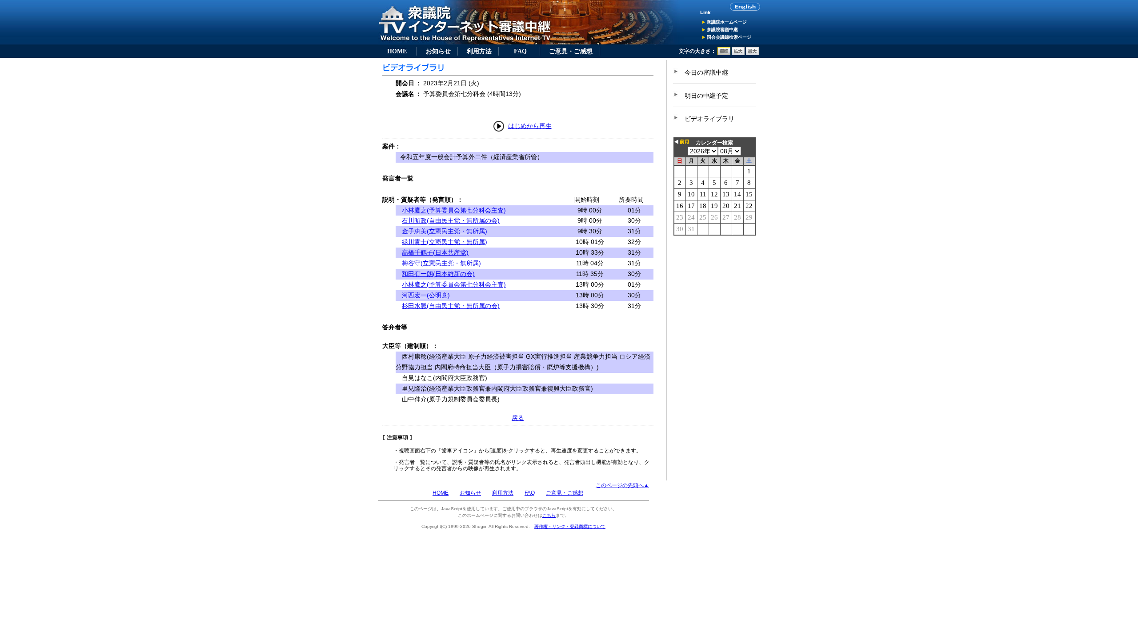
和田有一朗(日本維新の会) (438, 273)
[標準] (723, 53)
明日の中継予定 (706, 95)
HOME (397, 51)
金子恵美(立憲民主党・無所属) (444, 231)
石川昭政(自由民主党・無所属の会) (451, 220)
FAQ (520, 51)
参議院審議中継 (722, 29)
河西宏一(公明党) (426, 295)
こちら (549, 515)
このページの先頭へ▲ (622, 485)
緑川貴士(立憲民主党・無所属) (444, 241)
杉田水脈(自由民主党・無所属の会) (451, 305)
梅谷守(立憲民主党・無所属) (441, 263)
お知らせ (438, 51)
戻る (518, 417)
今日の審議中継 (706, 72)
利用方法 (479, 51)
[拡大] (738, 53)
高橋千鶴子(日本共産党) (435, 252)
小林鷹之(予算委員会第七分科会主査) (454, 210)
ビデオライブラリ (709, 118)
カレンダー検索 (714, 143)
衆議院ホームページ (727, 22)
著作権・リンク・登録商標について (569, 526)
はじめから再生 (530, 125)
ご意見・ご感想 (571, 51)
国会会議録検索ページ (729, 37)
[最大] (752, 53)
